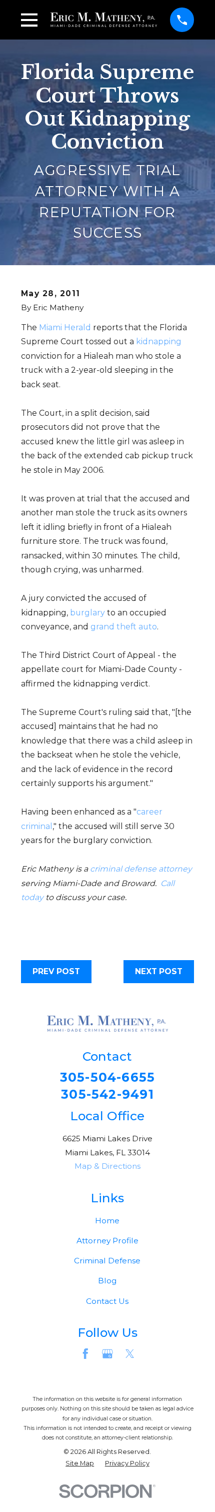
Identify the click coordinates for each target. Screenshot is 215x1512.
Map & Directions (107, 1166)
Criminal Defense (107, 1260)
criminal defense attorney (141, 869)
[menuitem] (80, 1463)
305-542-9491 (107, 1094)
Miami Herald (65, 327)
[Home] (104, 20)
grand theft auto (123, 626)
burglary (87, 612)
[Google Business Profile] (107, 1353)
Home (107, 1220)
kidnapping (159, 341)
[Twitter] (130, 1353)
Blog (107, 1280)
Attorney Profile (107, 1240)
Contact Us (107, 1301)
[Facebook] (85, 1353)
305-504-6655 (108, 1077)
